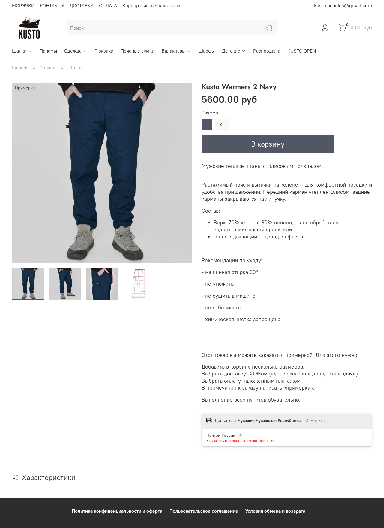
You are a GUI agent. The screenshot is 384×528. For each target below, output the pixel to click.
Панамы (48, 51)
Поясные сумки (137, 51)
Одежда (73, 51)
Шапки (19, 51)
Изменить (315, 420)
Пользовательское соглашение (204, 511)
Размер (210, 113)
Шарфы (207, 51)
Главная (20, 68)
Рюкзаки (103, 51)
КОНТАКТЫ (52, 5)
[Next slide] (182, 172)
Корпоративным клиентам (151, 5)
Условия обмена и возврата (275, 511)
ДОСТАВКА (82, 5)
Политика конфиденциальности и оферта (117, 511)
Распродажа (266, 51)
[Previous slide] (21, 172)
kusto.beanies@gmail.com (343, 5)
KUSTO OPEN (301, 51)
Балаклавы (173, 51)
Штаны (75, 68)
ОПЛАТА (108, 5)
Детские (231, 51)
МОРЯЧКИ (23, 5)
